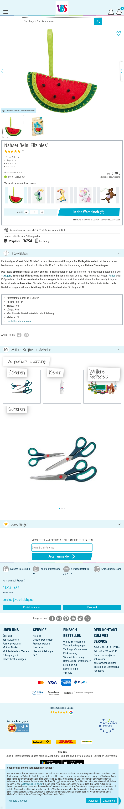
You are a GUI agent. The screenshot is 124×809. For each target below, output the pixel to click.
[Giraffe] (62, 195)
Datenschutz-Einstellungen (77, 661)
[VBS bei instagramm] (59, 618)
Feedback (92, 607)
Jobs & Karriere (11, 639)
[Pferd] (108, 195)
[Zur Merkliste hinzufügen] (119, 33)
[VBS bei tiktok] (80, 618)
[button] (4, 71)
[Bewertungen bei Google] (62, 710)
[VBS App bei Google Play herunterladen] (51, 763)
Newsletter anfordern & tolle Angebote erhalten (62, 540)
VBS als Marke (10, 647)
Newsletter (38, 647)
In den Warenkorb (86, 212)
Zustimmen (109, 800)
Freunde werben (41, 643)
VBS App (67, 672)
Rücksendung (70, 653)
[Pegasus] (85, 195)
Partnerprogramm (12, 643)
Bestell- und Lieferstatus (106, 666)
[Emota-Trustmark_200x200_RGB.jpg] (108, 725)
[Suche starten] (98, 21)
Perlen (112, 275)
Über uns (7, 635)
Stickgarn (6, 275)
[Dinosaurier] (39, 195)
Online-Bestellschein (74, 641)
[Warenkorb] (119, 12)
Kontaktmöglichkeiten (105, 663)
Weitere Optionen (18, 800)
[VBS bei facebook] (52, 618)
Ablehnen (93, 800)
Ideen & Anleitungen (43, 651)
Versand (116, 177)
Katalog (37, 635)
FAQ (35, 655)
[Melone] (16, 195)
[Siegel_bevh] (18, 727)
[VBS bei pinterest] (66, 618)
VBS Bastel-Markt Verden (16, 651)
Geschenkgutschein (43, 639)
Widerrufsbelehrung (73, 657)
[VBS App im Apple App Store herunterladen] (73, 763)
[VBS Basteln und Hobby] (62, 7)
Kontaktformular (31, 607)
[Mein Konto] (111, 12)
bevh (18, 721)
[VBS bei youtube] (73, 618)
